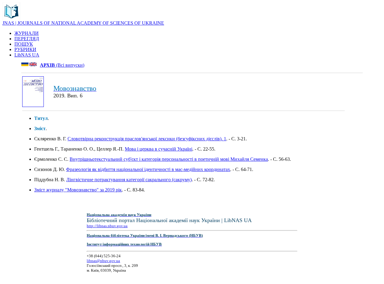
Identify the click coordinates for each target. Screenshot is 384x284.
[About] (11, 18)
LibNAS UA (26, 54)
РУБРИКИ (25, 49)
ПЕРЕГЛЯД (26, 38)
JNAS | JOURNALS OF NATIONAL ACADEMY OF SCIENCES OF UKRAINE (83, 23)
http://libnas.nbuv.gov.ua (107, 226)
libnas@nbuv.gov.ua (103, 260)
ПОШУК (23, 44)
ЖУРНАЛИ (26, 33)
